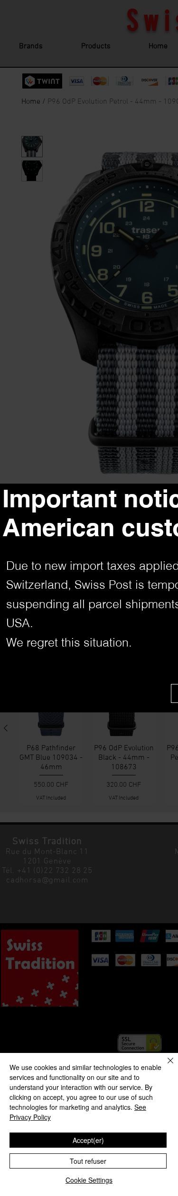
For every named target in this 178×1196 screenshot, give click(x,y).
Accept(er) (88, 1140)
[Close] (164, 1066)
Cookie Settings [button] (89, 1180)
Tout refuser (88, 1161)
